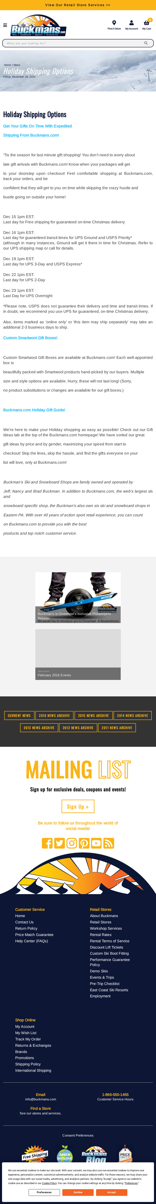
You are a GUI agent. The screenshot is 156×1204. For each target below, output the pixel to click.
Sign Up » (78, 806)
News (17, 64)
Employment (100, 996)
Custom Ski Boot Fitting (109, 953)
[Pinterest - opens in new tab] (84, 843)
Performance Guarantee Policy (110, 962)
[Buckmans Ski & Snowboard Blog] (95, 1155)
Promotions (24, 1058)
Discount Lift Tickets (106, 947)
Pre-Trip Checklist (104, 983)
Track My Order (28, 1039)
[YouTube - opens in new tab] (96, 843)
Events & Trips (102, 977)
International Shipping (33, 1070)
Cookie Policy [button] (49, 1183)
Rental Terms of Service (110, 941)
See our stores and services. (40, 1113)
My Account (131, 28)
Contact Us (24, 922)
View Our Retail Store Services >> (77, 5)
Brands (21, 1052)
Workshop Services (106, 928)
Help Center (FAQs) (31, 941)
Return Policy (26, 928)
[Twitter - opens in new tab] (59, 843)
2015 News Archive (93, 715)
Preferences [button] (131, 1183)
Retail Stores (100, 922)
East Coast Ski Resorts (109, 990)
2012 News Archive (78, 727)
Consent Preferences (77, 1135)
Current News (19, 715)
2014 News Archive (132, 715)
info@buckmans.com (40, 1099)
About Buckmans (104, 916)
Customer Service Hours (115, 1099)
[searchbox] (146, 43)
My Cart (146, 24)
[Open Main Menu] (6, 25)
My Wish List (25, 1033)
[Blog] (108, 843)
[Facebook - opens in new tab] (47, 843)
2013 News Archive (39, 727)
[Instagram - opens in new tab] (71, 843)
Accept (111, 1192)
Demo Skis (99, 971)
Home (7, 64)
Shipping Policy (28, 1064)
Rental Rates (101, 935)
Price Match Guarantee (34, 935)
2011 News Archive (117, 727)
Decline (78, 1192)
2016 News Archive (54, 715)
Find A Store (114, 28)
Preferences (44, 1192)
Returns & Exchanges (33, 1045)
